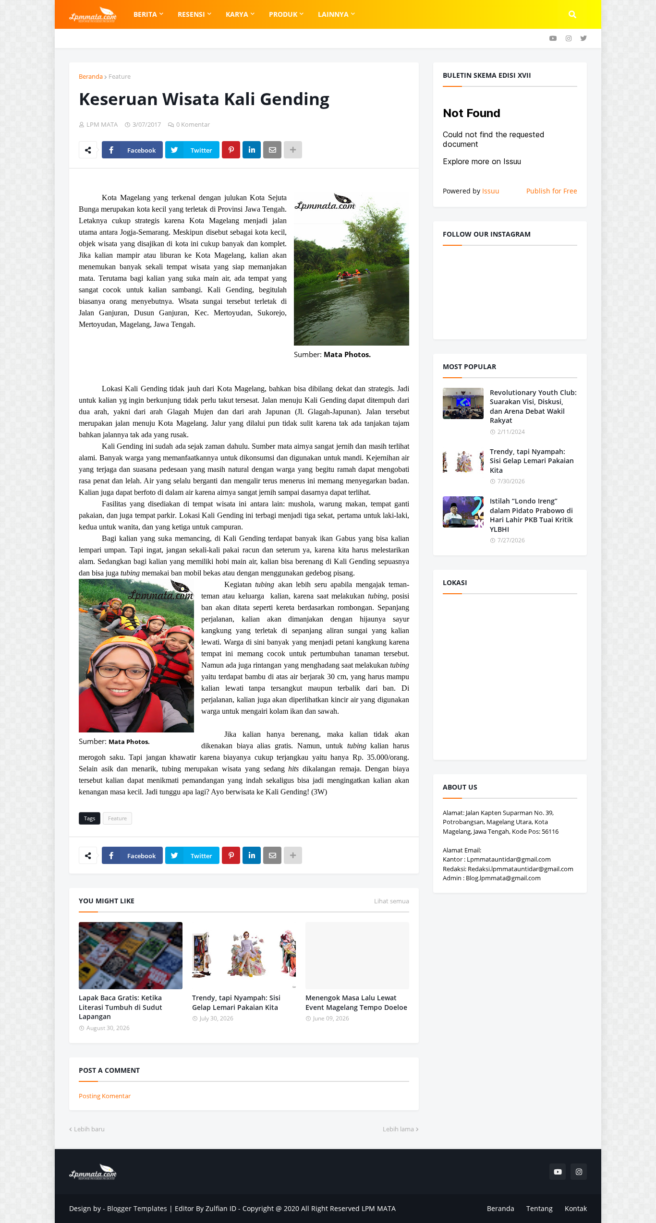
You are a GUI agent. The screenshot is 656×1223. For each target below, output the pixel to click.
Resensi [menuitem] (191, 14)
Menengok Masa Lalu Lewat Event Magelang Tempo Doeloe (356, 1002)
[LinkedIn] (252, 149)
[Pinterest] (231, 149)
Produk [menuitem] (283, 14)
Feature (120, 76)
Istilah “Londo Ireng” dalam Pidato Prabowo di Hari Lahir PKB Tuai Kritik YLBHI (531, 515)
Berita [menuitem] (145, 14)
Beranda (91, 76)
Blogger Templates (137, 1208)
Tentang (539, 1208)
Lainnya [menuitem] (333, 14)
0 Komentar (193, 124)
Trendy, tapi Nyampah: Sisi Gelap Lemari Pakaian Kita (236, 1002)
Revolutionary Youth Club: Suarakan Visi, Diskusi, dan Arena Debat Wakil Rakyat (533, 406)
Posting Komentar (105, 1095)
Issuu (490, 190)
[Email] (272, 149)
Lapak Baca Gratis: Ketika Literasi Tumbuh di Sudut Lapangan (120, 1007)
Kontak (576, 1208)
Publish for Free (551, 190)
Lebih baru (89, 1129)
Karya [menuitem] (237, 14)
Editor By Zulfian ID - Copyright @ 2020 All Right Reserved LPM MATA (285, 1208)
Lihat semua (391, 901)
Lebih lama (398, 1129)
